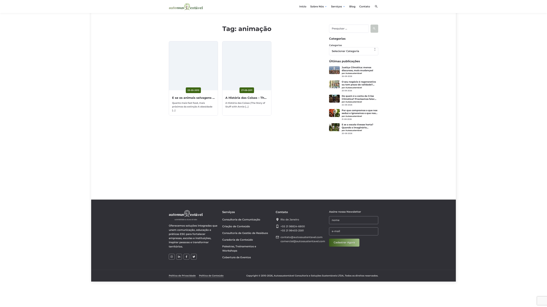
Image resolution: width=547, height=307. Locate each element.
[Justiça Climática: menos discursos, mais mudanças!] (334, 70)
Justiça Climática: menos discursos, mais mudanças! (357, 69)
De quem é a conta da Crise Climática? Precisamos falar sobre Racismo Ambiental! (358, 97)
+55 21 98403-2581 (292, 230)
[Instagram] (172, 257)
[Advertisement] (353, 159)
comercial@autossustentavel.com (302, 241)
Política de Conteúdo (211, 275)
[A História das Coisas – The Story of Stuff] (246, 65)
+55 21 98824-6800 (292, 226)
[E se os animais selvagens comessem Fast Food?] (193, 65)
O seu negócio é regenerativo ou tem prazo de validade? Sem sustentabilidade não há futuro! (359, 83)
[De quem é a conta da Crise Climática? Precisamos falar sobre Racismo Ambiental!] (334, 99)
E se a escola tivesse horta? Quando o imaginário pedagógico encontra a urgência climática (357, 126)
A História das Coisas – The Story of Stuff (256, 97)
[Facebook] (186, 257)
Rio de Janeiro (289, 219)
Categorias (335, 45)
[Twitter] (194, 257)
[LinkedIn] (179, 257)
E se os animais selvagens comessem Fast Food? (209, 97)
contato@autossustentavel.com (301, 237)
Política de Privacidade (182, 275)
